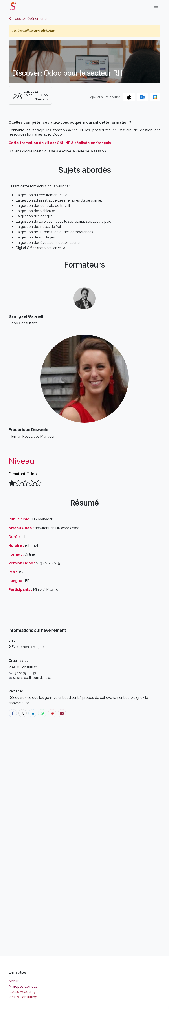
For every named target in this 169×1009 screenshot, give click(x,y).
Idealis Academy (22, 992)
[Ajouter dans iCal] (129, 97)
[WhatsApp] (42, 713)
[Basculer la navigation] (156, 6)
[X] (22, 713)
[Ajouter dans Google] (155, 97)
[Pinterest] (52, 713)
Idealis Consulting (23, 997)
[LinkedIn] (32, 713)
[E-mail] (62, 713)
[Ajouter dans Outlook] (142, 97)
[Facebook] (13, 713)
